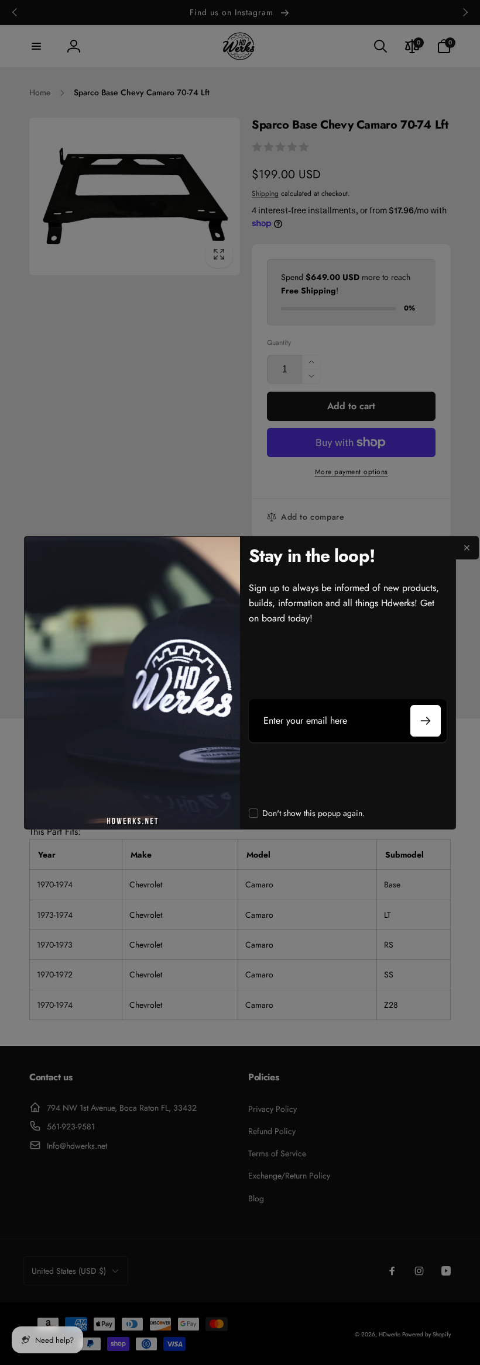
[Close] (467, 547)
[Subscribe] (425, 721)
